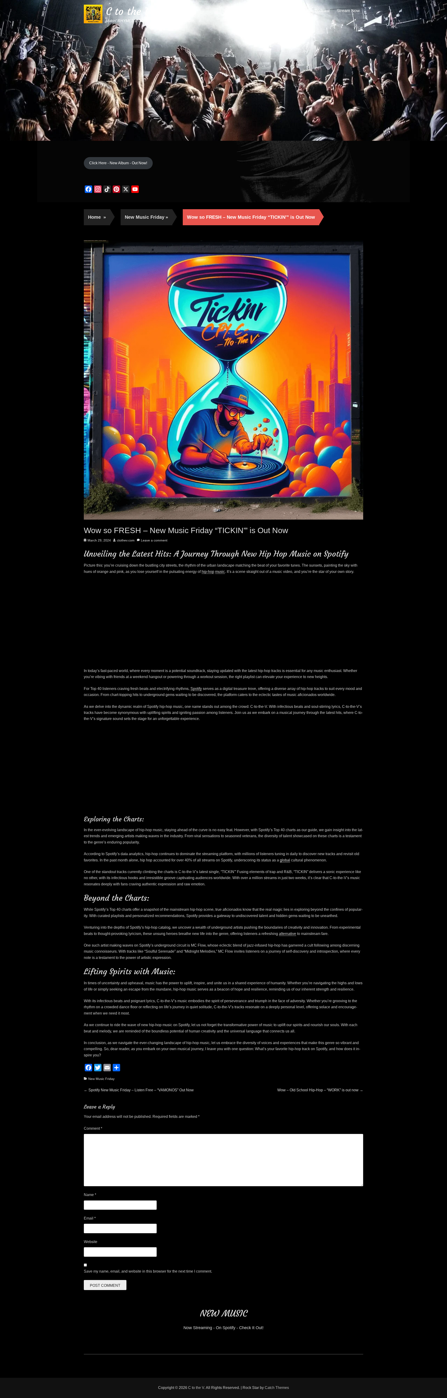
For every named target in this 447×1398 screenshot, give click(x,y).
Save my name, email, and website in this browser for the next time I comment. (148, 1271)
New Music (286, 10)
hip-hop (208, 572)
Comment (93, 1128)
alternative (287, 934)
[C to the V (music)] (223, 70)
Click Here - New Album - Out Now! (118, 163)
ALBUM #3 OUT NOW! (248, 10)
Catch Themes (277, 1388)
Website (90, 1242)
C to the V (128, 11)
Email (90, 1218)
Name (90, 1195)
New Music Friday (146, 217)
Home (97, 217)
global (285, 860)
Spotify (196, 689)
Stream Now (348, 10)
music (220, 572)
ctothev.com (126, 540)
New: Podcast (317, 10)
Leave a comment (154, 540)
